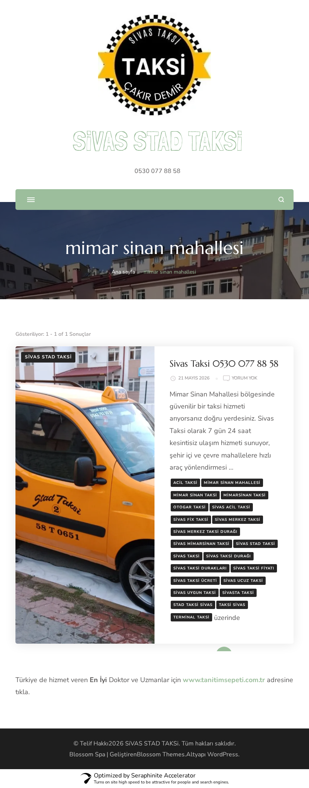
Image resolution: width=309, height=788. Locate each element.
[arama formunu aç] (281, 199)
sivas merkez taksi (237, 519)
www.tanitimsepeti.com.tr (224, 679)
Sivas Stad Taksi (48, 357)
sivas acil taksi (231, 507)
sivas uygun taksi (194, 592)
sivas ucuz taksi (243, 580)
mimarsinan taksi (244, 495)
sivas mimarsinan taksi (201, 543)
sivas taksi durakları (200, 568)
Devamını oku (213, 648)
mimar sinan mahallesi (232, 482)
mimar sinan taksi (195, 495)
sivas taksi (186, 556)
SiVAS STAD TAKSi (157, 141)
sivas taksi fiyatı (253, 568)
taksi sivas (232, 604)
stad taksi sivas (193, 604)
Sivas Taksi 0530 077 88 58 (224, 363)
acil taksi (185, 482)
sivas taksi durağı (228, 556)
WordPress (222, 754)
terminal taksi (191, 617)
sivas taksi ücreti (195, 580)
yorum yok (244, 379)
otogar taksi (189, 507)
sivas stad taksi (255, 543)
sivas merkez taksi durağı (205, 531)
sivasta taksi (238, 592)
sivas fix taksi (190, 519)
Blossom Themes (161, 754)
